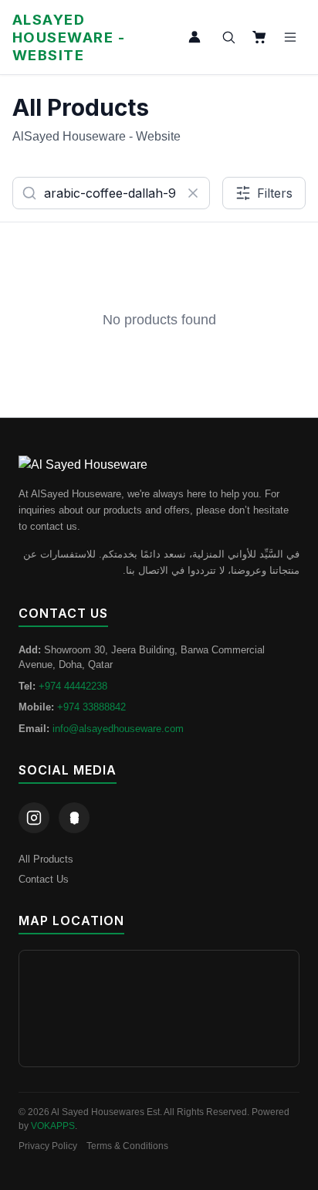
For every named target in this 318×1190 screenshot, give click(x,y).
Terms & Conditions (127, 1146)
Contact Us (44, 879)
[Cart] (259, 37)
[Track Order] (194, 37)
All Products (46, 859)
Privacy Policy (48, 1146)
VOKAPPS (53, 1125)
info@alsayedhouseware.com (118, 728)
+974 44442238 (73, 686)
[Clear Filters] (193, 193)
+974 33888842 (91, 707)
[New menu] (290, 37)
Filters (275, 193)
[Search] (228, 37)
